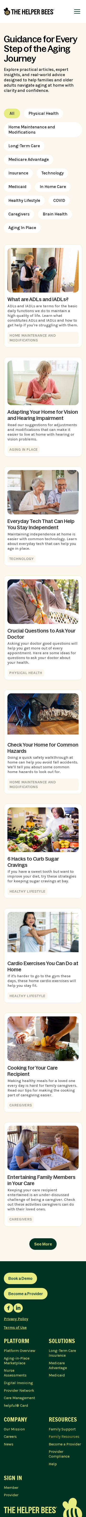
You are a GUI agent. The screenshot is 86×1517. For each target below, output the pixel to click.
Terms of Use (15, 1327)
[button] (77, 11)
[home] (29, 11)
